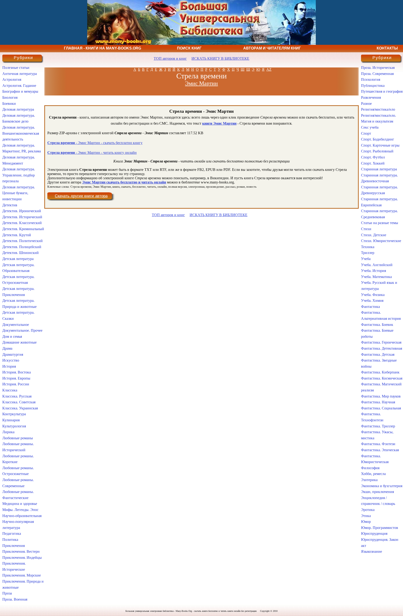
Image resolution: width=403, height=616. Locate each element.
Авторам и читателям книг (272, 48)
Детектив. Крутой (16, 235)
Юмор (366, 522)
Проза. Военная (14, 599)
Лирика (8, 432)
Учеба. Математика (376, 277)
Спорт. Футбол (373, 157)
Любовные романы (17, 438)
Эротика (368, 510)
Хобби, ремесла (373, 474)
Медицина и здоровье (19, 504)
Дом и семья (12, 336)
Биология (9, 97)
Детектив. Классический (22, 223)
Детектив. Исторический (22, 217)
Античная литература (19, 74)
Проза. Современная (377, 74)
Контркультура (14, 414)
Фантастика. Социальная (381, 408)
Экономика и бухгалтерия (381, 486)
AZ (268, 69)
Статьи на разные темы (379, 223)
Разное (366, 104)
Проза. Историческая (378, 68)
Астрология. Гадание (19, 86)
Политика (10, 540)
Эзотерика (369, 480)
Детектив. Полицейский (21, 247)
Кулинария (11, 420)
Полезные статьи (15, 68)
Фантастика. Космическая (381, 378)
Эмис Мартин (201, 83)
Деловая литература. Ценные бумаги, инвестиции (18, 193)
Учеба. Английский (377, 265)
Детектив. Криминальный (23, 229)
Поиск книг (189, 48)
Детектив (9, 205)
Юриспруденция (374, 533)
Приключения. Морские (21, 575)
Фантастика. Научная (378, 402)
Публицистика (373, 86)
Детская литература (18, 259)
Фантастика (370, 307)
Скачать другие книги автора (81, 196)
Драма (7, 348)
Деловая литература (18, 109)
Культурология (14, 426)
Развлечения (371, 97)
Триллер (367, 253)
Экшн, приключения (377, 492)
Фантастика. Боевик (377, 325)
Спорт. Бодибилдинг (377, 139)
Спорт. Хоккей (373, 163)
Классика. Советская (18, 402)
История (9, 366)
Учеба (366, 259)
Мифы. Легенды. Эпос (20, 510)
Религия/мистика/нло (378, 109)
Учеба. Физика (373, 295)
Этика (366, 516)
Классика (9, 390)
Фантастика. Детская (377, 354)
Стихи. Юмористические (381, 241)
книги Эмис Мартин (219, 123)
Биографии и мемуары (20, 91)
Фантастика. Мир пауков (381, 396)
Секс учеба (370, 127)
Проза (7, 593)
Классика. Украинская (20, 408)
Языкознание (371, 551)
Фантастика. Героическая (381, 342)
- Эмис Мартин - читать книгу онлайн (92, 153)
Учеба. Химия (372, 301)
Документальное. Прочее (22, 330)
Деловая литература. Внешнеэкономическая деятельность (20, 133)
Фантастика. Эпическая (380, 450)
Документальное (15, 325)
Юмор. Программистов (379, 528)
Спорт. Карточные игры (380, 145)
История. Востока (16, 372)
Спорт (366, 133)
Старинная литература (379, 169)
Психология (370, 79)
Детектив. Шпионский (20, 253)
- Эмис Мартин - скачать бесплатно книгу (94, 143)
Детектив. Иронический (21, 211)
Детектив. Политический (22, 241)
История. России (15, 384)
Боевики (9, 104)
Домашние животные (19, 342)
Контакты (387, 48)
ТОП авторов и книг (170, 58)
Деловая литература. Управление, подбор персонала (18, 175)
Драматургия (12, 354)
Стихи (366, 229)
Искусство (10, 360)
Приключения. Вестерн (21, 551)
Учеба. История (373, 271)
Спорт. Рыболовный (377, 151)
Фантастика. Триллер (378, 426)
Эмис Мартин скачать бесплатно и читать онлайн (124, 182)
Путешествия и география (382, 91)
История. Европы (16, 378)
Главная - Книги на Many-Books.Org (102, 48)
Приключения (13, 546)
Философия (370, 468)
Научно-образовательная (22, 516)
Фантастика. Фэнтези (378, 444)
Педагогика (11, 533)
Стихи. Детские (373, 235)
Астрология (11, 79)
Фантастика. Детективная (381, 348)
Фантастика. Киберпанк (380, 372)
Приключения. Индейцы (22, 558)
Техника (367, 247)
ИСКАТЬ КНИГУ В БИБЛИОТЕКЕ (220, 58)
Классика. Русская (16, 396)
